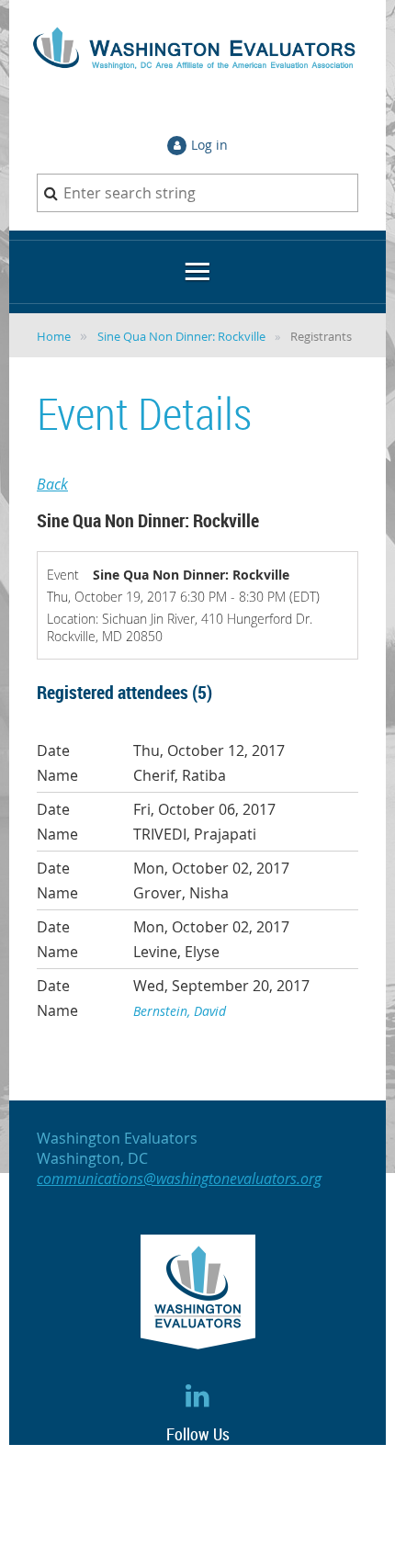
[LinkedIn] (198, 1395)
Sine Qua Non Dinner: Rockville (181, 336)
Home (54, 336)
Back (52, 484)
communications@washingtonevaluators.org (179, 1178)
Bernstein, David (179, 1011)
